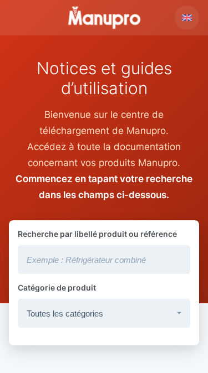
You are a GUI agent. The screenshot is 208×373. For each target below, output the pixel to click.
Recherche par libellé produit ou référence (97, 234)
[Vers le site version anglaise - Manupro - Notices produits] (187, 18)
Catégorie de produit (57, 287)
